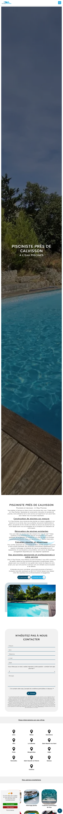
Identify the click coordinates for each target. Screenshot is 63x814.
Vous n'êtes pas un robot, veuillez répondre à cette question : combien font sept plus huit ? (31, 667)
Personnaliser (10, 810)
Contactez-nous (37, 577)
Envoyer (32, 693)
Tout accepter (10, 804)
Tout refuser (10, 807)
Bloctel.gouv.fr (41, 706)
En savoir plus (23, 577)
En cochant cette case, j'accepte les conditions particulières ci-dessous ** (32, 688)
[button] (54, 811)
